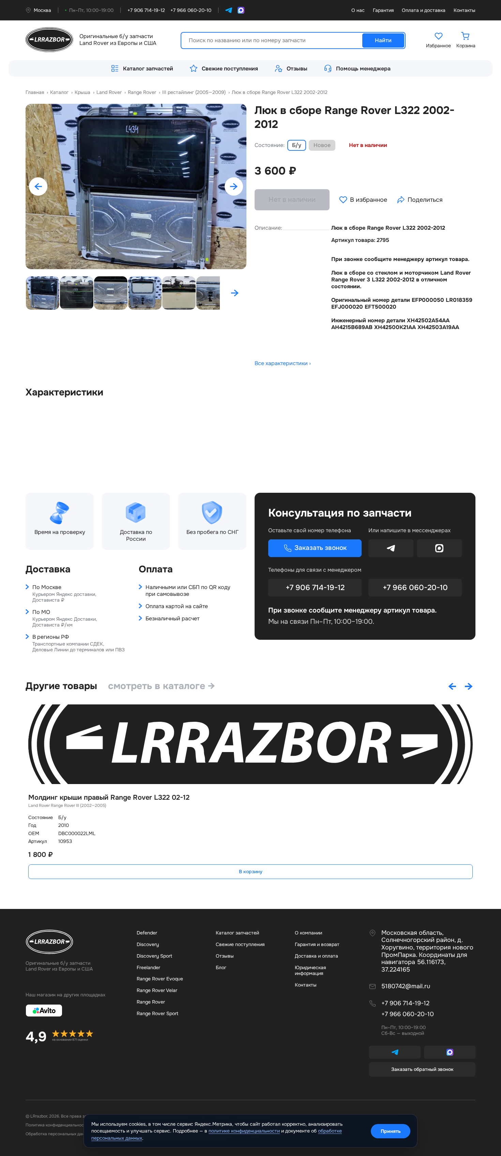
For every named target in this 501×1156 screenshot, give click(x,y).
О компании (308, 933)
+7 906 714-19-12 (315, 587)
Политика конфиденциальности (57, 1125)
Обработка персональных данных (59, 1133)
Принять (391, 1131)
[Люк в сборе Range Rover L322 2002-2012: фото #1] (136, 186)
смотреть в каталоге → (161, 686)
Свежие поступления (230, 68)
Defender (147, 933)
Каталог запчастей (148, 68)
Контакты (464, 10)
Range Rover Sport (157, 1013)
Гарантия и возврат (317, 944)
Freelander (148, 967)
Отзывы (297, 68)
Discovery (148, 944)
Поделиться (425, 199)
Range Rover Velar (157, 990)
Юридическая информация (310, 970)
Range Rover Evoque (160, 979)
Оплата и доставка (423, 10)
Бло (221, 967)
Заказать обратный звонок (422, 1069)
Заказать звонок (320, 548)
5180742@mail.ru (405, 986)
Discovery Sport (154, 956)
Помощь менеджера (363, 68)
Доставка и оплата (316, 956)
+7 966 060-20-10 (415, 587)
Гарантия (383, 10)
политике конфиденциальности (244, 1131)
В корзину (250, 871)
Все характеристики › (283, 363)
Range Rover (151, 1002)
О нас (358, 10)
